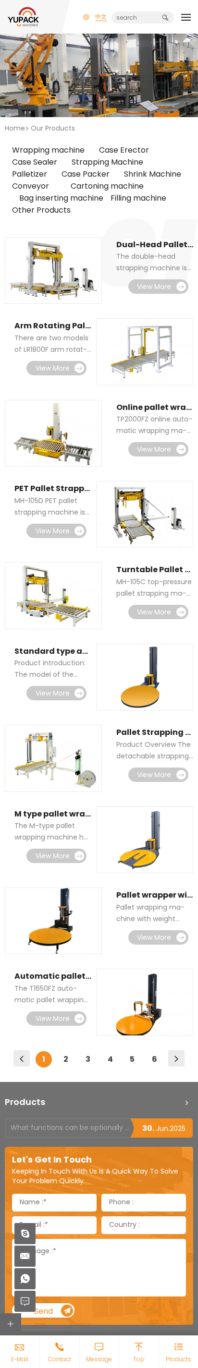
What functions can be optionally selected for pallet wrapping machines (70, 1128)
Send (43, 1312)
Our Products (53, 128)
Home (15, 128)
